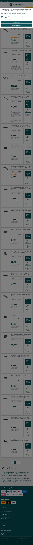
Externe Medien (26, 15)
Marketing (18, 15)
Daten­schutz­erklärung (12, 13)
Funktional (5, 17)
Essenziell (5, 15)
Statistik (12, 15)
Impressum (23, 13)
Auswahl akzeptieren (16, 25)
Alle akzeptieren (16, 22)
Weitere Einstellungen (5, 19)
